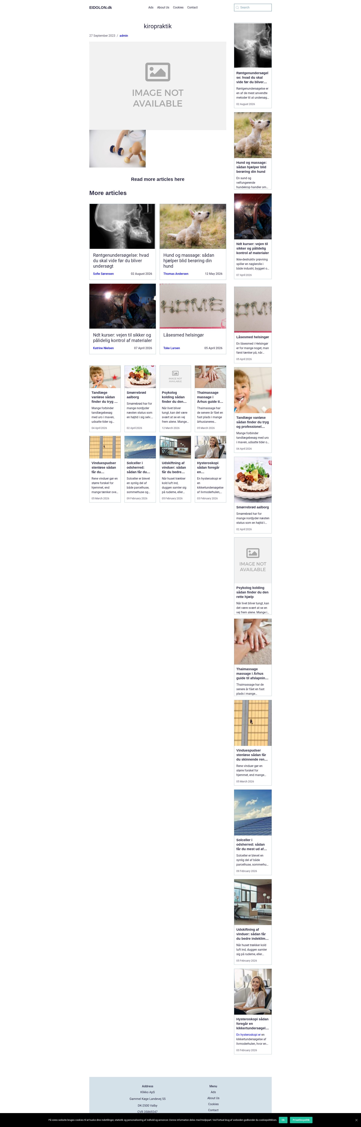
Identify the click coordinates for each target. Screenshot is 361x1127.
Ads (150, 7)
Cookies (178, 7)
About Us (163, 7)
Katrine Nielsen (103, 348)
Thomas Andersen (175, 274)
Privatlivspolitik (301, 1120)
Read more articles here (157, 179)
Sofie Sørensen (103, 274)
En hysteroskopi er (248, 1034)
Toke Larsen (171, 348)
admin (124, 35)
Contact (192, 7)
